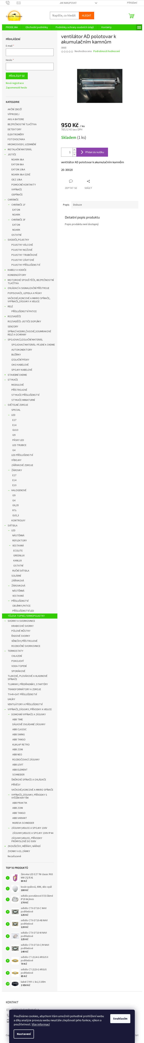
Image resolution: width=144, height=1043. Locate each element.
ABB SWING (18, 734)
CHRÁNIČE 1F (18, 205)
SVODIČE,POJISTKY (18, 240)
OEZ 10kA (16, 180)
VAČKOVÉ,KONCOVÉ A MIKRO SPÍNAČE (32, 790)
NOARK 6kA (17, 160)
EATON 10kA (18, 169)
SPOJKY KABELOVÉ (21, 370)
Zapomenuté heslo (16, 88)
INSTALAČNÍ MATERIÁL (20, 149)
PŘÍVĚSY (15, 785)
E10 (14, 485)
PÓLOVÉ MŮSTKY (20, 631)
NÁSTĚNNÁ (18, 535)
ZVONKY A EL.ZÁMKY (19, 851)
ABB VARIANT (19, 818)
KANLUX (17, 561)
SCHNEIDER (18, 775)
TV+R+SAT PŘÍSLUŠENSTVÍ (22, 694)
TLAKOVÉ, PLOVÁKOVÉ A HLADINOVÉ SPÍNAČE (27, 677)
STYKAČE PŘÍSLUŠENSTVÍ (25, 395)
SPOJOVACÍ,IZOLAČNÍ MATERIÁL (25, 340)
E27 (14, 420)
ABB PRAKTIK (19, 803)
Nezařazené (14, 856)
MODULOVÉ (17, 385)
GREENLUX (19, 555)
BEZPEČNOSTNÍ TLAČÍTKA (22, 124)
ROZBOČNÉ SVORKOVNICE (25, 646)
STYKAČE (13, 380)
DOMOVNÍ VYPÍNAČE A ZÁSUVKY (28, 714)
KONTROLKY (18, 520)
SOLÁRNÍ (16, 576)
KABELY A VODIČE (17, 270)
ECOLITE (18, 551)
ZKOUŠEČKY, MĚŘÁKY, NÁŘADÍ (24, 846)
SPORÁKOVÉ (18, 671)
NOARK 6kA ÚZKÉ (20, 175)
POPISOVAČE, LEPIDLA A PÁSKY (25, 293)
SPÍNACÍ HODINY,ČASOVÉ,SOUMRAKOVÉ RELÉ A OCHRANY (29, 333)
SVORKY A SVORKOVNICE (21, 621)
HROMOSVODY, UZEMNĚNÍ (22, 144)
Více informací (41, 1024)
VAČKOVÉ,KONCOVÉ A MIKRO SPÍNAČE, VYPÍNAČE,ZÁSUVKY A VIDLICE (29, 299)
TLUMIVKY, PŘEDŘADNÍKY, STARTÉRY (28, 684)
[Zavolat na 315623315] (11, 2)
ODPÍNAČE (17, 195)
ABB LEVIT (17, 765)
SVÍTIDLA (12, 525)
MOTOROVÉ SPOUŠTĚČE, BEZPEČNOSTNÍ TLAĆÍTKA (31, 281)
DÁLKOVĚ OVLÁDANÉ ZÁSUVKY (28, 724)
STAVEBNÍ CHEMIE (17, 375)
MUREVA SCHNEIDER (23, 823)
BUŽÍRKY (16, 355)
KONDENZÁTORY (17, 275)
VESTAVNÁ (18, 546)
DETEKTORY (14, 129)
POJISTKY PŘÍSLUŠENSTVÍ (25, 265)
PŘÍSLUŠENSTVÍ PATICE (24, 311)
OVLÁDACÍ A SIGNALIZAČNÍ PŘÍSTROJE (28, 288)
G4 (13, 450)
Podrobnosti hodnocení (106, 51)
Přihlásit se (17, 75)
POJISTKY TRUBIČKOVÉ (24, 255)
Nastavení (24, 1034)
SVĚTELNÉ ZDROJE (18, 405)
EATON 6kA (17, 164)
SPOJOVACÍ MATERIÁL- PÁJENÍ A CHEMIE (33, 345)
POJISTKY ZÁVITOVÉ (22, 260)
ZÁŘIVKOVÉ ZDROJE (22, 465)
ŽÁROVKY (16, 470)
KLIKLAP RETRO (21, 745)
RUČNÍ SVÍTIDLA (20, 571)
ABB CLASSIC (19, 729)
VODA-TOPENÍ (19, 666)
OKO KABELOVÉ (20, 365)
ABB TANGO (19, 739)
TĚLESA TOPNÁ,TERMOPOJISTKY (26, 616)
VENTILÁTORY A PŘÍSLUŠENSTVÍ (25, 704)
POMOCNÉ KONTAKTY (23, 185)
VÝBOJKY (16, 460)
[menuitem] (12, 27)
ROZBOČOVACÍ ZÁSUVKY (26, 760)
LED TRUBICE (19, 445)
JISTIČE (12, 154)
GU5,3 (15, 515)
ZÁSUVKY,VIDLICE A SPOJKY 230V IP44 (32, 833)
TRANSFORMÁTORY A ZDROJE (24, 689)
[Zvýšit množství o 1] (74, 150)
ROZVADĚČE (14, 316)
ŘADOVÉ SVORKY (20, 636)
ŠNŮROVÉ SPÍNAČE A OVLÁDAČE (28, 780)
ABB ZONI (17, 749)
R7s (14, 510)
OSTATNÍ (16, 235)
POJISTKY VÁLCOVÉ (22, 245)
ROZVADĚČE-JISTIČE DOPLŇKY (24, 321)
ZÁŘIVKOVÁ (17, 581)
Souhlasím (120, 1019)
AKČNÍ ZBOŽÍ (15, 109)
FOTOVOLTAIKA (16, 139)
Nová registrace (15, 83)
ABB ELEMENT (20, 770)
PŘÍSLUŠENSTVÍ (19, 601)
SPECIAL (15, 410)
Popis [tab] (66, 205)
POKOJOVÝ (17, 661)
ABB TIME (17, 719)
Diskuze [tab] (77, 205)
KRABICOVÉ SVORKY (22, 626)
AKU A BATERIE (16, 119)
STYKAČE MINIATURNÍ (23, 400)
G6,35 (15, 505)
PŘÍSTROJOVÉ (19, 390)
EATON (16, 210)
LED (13, 415)
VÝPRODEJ (13, 114)
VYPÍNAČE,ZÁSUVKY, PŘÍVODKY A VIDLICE (30, 709)
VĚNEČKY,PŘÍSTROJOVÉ (24, 641)
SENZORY (13, 326)
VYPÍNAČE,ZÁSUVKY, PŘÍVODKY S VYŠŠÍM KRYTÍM (29, 796)
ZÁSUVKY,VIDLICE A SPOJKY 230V (29, 828)
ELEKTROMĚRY (16, 134)
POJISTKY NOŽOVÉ (21, 250)
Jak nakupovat (68, 3)
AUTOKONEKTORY (21, 350)
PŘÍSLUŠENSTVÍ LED (23, 611)
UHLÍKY (11, 699)
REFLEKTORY (19, 540)
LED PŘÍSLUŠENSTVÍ (22, 455)
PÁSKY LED (18, 440)
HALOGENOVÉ (18, 490)
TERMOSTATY (15, 651)
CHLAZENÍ (16, 656)
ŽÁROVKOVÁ (18, 586)
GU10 (15, 430)
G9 (13, 435)
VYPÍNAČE (16, 190)
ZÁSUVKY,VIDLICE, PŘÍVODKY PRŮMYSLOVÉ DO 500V (26, 839)
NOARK (16, 215)
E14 (14, 425)
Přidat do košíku (94, 152)
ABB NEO (17, 754)
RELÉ (10, 306)
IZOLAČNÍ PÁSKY (20, 360)
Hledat (86, 15)
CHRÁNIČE (13, 200)
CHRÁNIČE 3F (18, 220)
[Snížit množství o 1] (74, 154)
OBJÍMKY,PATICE (21, 606)
